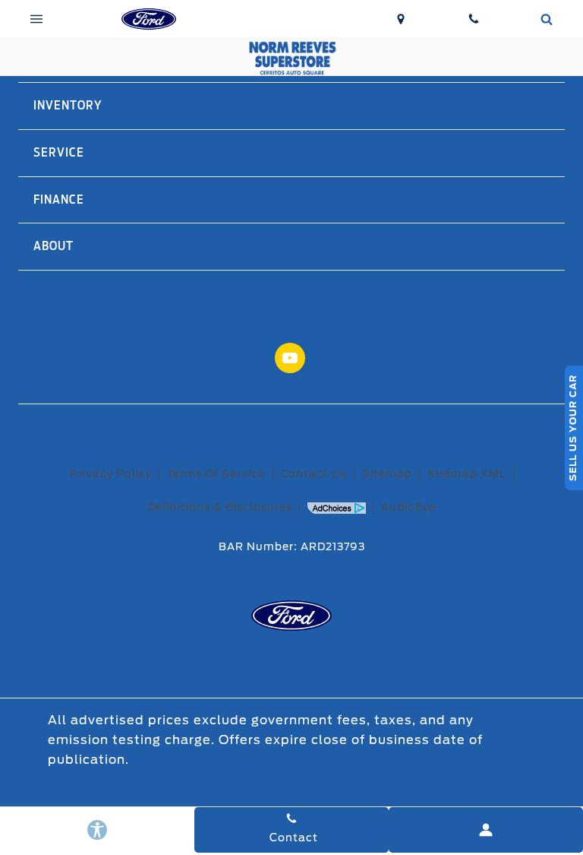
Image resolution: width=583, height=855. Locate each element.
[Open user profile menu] (486, 830)
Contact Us (313, 473)
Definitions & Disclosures (219, 507)
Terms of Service (216, 473)
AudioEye (408, 507)
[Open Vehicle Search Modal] (546, 19)
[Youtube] (290, 358)
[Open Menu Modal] (36, 19)
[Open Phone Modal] (473, 19)
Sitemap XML (466, 473)
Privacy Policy (111, 473)
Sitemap (387, 473)
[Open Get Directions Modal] (400, 19)
